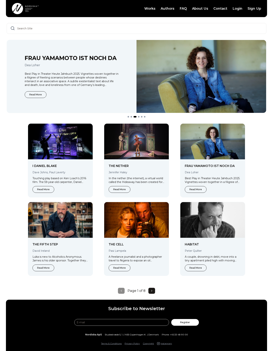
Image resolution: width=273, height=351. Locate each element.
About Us (200, 9)
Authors (167, 9)
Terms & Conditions (111, 343)
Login (237, 9)
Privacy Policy (132, 343)
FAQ (183, 9)
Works (149, 9)
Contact (220, 9)
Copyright (148, 343)
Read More (35, 94)
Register (185, 322)
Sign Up (254, 9)
